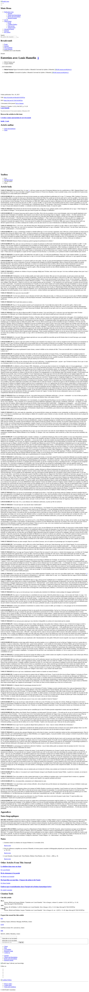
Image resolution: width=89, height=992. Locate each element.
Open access (11, 26)
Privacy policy (8, 983)
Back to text (7, 845)
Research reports (12, 18)
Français (6, 30)
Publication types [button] (9, 12)
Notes (5, 130)
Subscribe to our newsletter (9, 940)
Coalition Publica (12, 24)
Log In (6, 19)
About (9, 21)
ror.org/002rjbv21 (67, 69)
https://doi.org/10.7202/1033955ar (13, 100)
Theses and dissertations (14, 15)
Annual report (11, 27)
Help (5, 948)
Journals (10, 13)
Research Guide (8, 951)
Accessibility (7, 949)
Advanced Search (9, 29)
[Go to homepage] (5, 1)
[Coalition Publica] (6, 980)
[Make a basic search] (1, 3)
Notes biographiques (9, 128)
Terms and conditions (10, 987)
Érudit (9, 23)
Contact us (7, 952)
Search (2, 35)
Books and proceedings (14, 16)
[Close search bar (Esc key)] (3, 3)
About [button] (6, 21)
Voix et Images (8, 47)
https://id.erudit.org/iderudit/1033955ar (14, 97)
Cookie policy (8, 985)
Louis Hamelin (8, 49)
